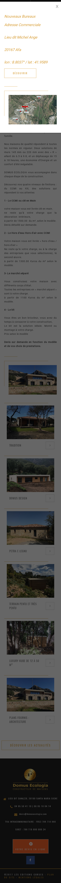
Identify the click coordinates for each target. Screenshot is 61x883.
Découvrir (20, 73)
